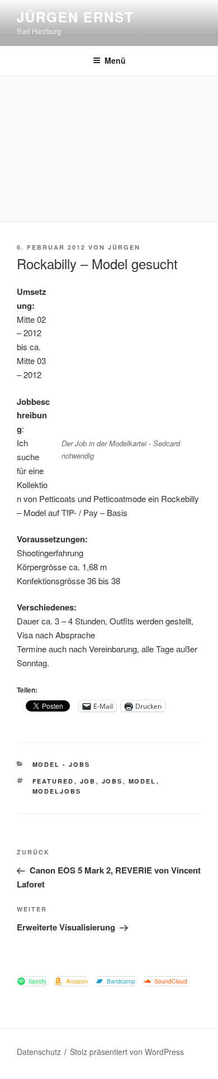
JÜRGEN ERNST (75, 16)
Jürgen (124, 247)
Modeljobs (57, 791)
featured (53, 781)
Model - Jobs (61, 764)
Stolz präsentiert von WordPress (127, 1051)
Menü (115, 60)
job (88, 781)
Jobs (112, 781)
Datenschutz (39, 1051)
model (143, 781)
